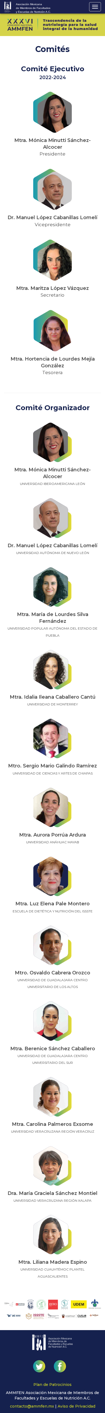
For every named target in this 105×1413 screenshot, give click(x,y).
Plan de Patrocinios (52, 1384)
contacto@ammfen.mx (32, 1406)
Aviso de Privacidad (76, 1406)
